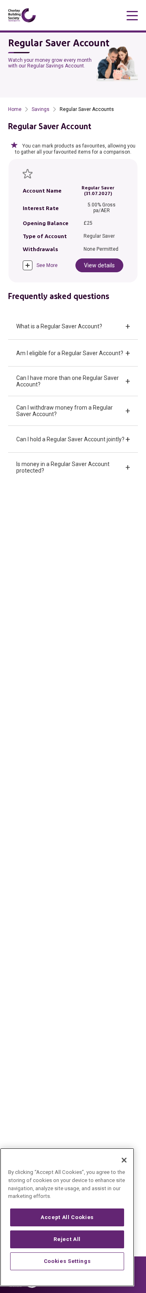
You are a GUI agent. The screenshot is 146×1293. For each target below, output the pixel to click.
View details (99, 265)
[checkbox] (27, 173)
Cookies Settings (67, 1261)
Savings (40, 109)
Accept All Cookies (67, 1217)
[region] (67, 1217)
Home (14, 109)
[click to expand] (27, 265)
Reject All (67, 1239)
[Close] (124, 1160)
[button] (73, 326)
